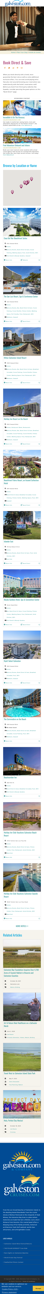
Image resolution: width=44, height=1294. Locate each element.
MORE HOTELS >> (22, 926)
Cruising (12, 1132)
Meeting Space (17, 253)
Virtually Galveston (13, 1037)
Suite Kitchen (30, 253)
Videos (22, 1037)
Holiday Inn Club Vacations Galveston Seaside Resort (21, 895)
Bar (18, 308)
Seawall (28, 256)
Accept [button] (38, 1288)
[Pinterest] (17, 68)
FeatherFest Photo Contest (13, 1262)
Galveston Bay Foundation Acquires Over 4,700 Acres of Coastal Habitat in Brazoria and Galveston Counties (21, 972)
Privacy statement (9, 1292)
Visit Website (25, 125)
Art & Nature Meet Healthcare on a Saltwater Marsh (20, 1024)
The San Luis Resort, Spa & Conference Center (21, 296)
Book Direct (26, 321)
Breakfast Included (25, 495)
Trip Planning (13, 1085)
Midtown (9, 317)
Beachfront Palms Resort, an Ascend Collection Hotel (21, 482)
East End (9, 559)
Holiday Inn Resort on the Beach (16, 418)
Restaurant (26, 314)
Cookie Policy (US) (10, 1289)
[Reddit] (13, 68)
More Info (9, 260)
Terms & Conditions (29, 1281)
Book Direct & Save (23, 250)
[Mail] (22, 68)
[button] (26, 183)
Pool (23, 253)
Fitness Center (26, 311)
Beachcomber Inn (10, 777)
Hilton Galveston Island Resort (15, 357)
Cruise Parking (17, 372)
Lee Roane (10, 1034)
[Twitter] (9, 68)
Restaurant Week (17, 427)
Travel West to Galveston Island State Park (19, 1073)
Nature (12, 987)
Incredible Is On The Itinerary (14, 117)
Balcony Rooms (11, 250)
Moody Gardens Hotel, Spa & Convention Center (21, 599)
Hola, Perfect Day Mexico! (13, 1120)
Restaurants (26, 427)
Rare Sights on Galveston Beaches (16, 1253)
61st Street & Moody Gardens (16, 256)
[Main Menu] (40, 6)
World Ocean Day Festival (13, 1257)
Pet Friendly (15, 314)
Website (25, 260)
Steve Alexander (14, 1081)
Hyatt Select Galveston (12, 660)
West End (10, 853)
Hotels (9, 246)
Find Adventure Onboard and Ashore (16, 145)
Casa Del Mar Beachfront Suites (15, 238)
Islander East (8, 541)
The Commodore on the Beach (15, 719)
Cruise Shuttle (16, 311)
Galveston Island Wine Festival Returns (18, 1244)
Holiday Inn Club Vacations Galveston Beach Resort (20, 834)
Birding (17, 987)
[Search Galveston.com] (36, 6)
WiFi (36, 253)
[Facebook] (5, 68)
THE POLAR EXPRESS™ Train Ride (15, 1248)
